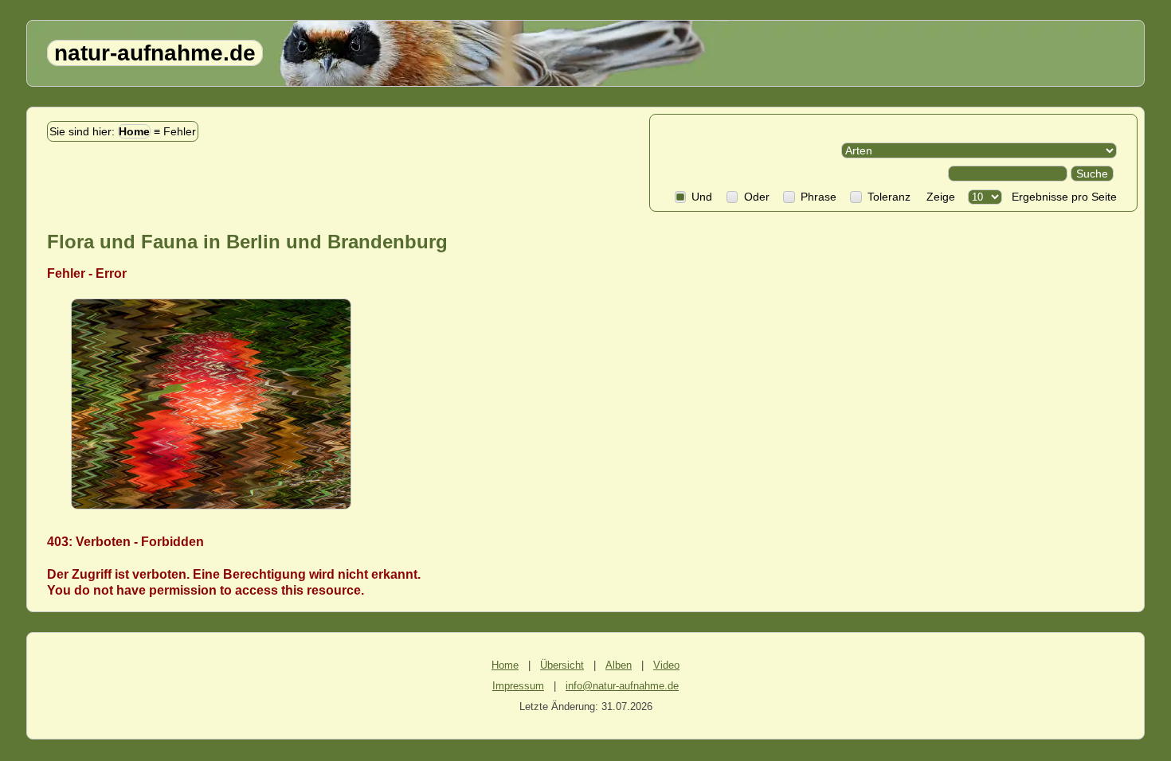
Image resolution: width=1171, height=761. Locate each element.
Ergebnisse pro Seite (1061, 196)
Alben (618, 665)
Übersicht (562, 665)
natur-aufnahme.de (155, 53)
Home (134, 131)
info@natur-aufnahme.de (622, 686)
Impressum (518, 686)
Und (701, 196)
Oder (756, 196)
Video (666, 665)
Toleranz (889, 196)
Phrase (818, 196)
